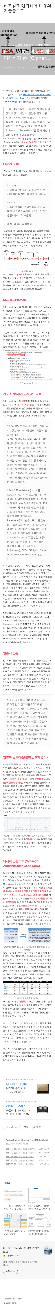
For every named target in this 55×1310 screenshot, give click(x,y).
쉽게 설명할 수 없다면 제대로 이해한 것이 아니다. (20, 1263)
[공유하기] (12, 1127)
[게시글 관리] (16, 1127)
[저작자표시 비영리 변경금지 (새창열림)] (37, 1127)
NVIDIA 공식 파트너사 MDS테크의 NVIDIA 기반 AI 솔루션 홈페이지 (17, 1090)
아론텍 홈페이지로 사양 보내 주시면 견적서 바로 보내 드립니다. (18, 1112)
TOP (48, 1300)
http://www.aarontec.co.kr (19, 1101)
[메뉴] (49, 6)
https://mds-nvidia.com (18, 1079)
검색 (42, 6)
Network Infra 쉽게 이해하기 (19, 1140)
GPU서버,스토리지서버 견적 (17, 1106)
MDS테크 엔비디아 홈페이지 (18, 1084)
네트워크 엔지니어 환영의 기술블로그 (27, 6)
